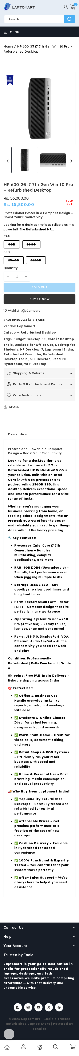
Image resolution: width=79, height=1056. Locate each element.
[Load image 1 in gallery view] (24, 160)
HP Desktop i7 (31, 349)
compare (33, 311)
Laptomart (26, 326)
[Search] (55, 1048)
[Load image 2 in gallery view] (53, 160)
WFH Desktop (35, 364)
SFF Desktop (40, 359)
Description (17, 434)
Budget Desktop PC (29, 339)
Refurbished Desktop (38, 332)
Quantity (10, 268)
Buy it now (39, 299)
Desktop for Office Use (34, 345)
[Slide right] (71, 161)
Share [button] (14, 406)
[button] (72, 7)
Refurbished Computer (22, 354)
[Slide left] (7, 161)
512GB (38, 261)
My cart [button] (72, 1046)
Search (69, 19)
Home (8, 46)
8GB (14, 245)
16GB (33, 245)
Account (23, 1046)
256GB (16, 261)
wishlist (13, 311)
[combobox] (39, 19)
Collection (39, 1047)
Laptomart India (59, 349)
